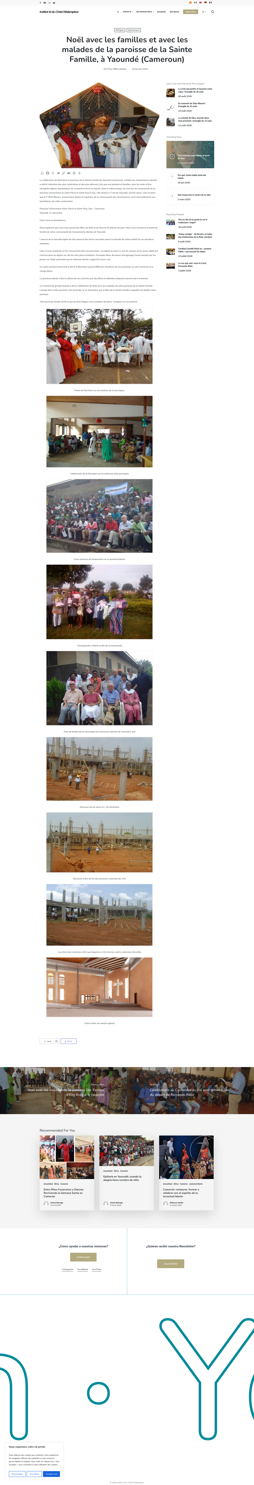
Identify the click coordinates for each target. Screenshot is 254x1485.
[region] (34, 1461)
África (56, 1184)
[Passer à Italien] (195, 2)
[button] (83, 1257)
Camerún (64, 1184)
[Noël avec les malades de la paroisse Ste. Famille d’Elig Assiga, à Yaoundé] (63, 1090)
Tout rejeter (34, 1474)
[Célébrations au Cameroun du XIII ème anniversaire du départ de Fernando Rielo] (190, 1090)
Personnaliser (17, 1474)
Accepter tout (51, 1474)
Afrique (120, 30)
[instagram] (49, 3)
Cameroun (133, 30)
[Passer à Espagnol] (190, 2)
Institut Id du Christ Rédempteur (59, 11)
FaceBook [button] (82, 1269)
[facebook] (40, 3)
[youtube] (45, 3)
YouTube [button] (96, 1269)
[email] (54, 3)
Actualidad (48, 1184)
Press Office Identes (116, 69)
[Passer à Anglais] (200, 2)
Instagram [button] (67, 1269)
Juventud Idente (196, 1184)
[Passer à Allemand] (205, 2)
